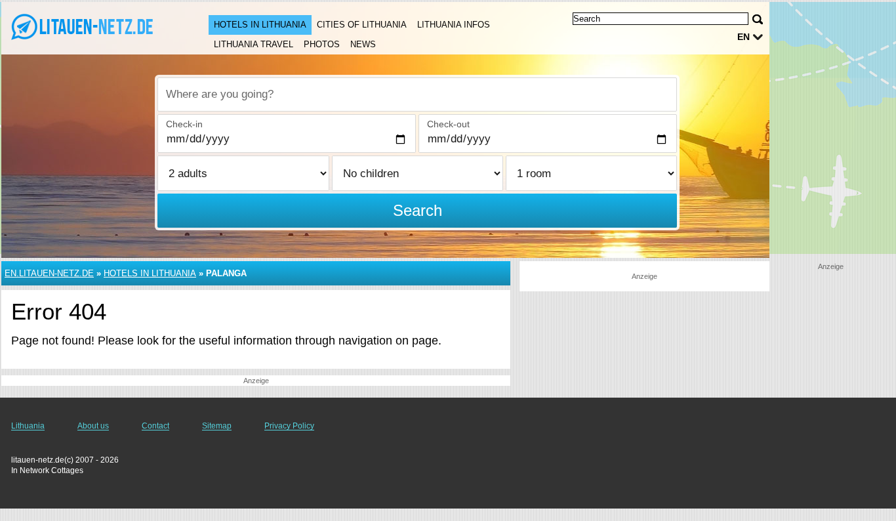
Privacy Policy (289, 425)
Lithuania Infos (453, 25)
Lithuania (28, 425)
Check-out (448, 124)
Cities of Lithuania (362, 25)
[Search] (757, 19)
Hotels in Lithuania (260, 25)
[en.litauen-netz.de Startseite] (92, 27)
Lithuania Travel (253, 44)
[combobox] (417, 94)
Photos (322, 44)
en (743, 36)
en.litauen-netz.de (49, 273)
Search (417, 210)
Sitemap (217, 425)
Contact (155, 425)
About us (93, 425)
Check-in (184, 124)
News (363, 44)
